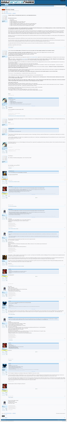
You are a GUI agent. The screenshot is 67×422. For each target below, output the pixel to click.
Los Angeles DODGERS (7, 10)
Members (13, 4)
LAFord (9, 181)
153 (6, 108)
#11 (64, 252)
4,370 (6, 151)
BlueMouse (3, 369)
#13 (64, 283)
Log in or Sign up (63, 0)
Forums (10, 4)
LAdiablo (14, 206)
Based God (9, 47)
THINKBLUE (12, 228)
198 (6, 219)
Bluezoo (17, 181)
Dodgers (7, 4)
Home (3, 4)
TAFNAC (11, 206)
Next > (14, 13)
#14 (64, 296)
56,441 (6, 181)
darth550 (9, 228)
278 (6, 183)
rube (8, 227)
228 (6, 280)
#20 (64, 409)
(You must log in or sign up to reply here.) (60, 413)
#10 (64, 227)
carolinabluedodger (4, 104)
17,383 (6, 217)
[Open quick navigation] (64, 417)
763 (13, 13)
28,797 (6, 278)
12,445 (6, 310)
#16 (64, 338)
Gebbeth (3, 260)
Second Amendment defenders (33, 57)
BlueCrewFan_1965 (12, 181)
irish (2, 176)
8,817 (6, 263)
